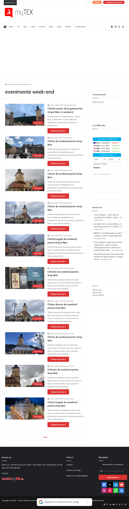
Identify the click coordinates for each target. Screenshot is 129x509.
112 (18, 26)
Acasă (9, 84)
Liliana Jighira (54, 105)
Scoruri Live (97, 290)
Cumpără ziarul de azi (114, 2)
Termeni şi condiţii (73, 470)
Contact (5, 473)
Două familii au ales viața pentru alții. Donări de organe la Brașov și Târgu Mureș (109, 256)
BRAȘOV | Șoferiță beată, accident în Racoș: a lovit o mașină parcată (44, 3)
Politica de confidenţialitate (77, 476)
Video (97, 2)
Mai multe (68, 26)
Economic (42, 26)
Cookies (69, 465)
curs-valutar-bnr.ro (104, 174)
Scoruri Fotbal (97, 295)
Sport (25, 26)
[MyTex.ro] (21, 13)
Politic (33, 26)
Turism (59, 26)
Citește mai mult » (58, 131)
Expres (51, 26)
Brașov (11, 26)
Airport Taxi (96, 292)
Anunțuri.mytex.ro (80, 26)
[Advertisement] (64, 50)
